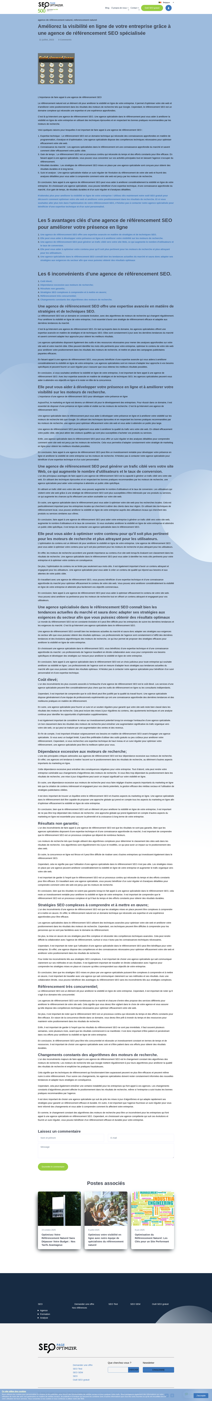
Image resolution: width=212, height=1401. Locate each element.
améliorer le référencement (51, 1004)
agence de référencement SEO (86, 97)
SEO (162, 107)
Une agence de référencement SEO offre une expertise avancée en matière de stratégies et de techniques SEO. (98, 234)
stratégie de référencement (131, 319)
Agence (44, 1310)
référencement (153, 107)
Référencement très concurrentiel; (58, 296)
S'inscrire (158, 1370)
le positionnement (102, 759)
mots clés (99, 346)
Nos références (79, 1308)
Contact (134, 8)
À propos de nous (119, 8)
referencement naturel (85, 20)
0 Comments (65, 39)
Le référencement (46, 103)
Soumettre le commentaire (53, 1167)
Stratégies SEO (51, 905)
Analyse (44, 1318)
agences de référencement (96, 756)
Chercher (133, 1370)
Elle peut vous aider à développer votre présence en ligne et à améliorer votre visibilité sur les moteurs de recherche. (101, 238)
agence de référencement (82, 182)
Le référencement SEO (73, 136)
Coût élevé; (46, 281)
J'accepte (201, 1395)
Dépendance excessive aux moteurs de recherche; (66, 285)
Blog (107, 8)
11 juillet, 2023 (47, 39)
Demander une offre (84, 1304)
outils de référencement (118, 687)
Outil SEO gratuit (152, 8)
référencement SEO (131, 130)
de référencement (79, 116)
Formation (45, 1314)
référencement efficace (100, 1120)
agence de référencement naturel (55, 20)
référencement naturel (82, 913)
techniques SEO (80, 311)
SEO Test (113, 1304)
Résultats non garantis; (52, 288)
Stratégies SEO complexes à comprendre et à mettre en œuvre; (73, 292)
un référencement (70, 1103)
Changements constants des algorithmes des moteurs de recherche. (76, 299)
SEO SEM (135, 1304)
